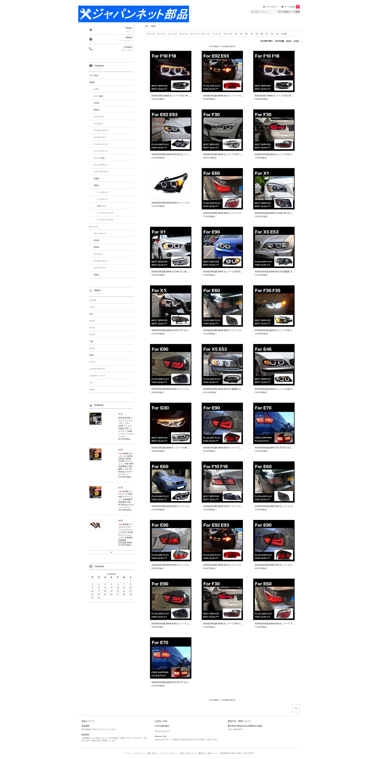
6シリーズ (206, 34)
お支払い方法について (188, 753)
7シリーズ (217, 34)
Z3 (272, 34)
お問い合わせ (152, 753)
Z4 (277, 34)
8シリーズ (228, 34)
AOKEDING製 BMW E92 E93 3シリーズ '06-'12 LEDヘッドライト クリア (187, 154)
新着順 (296, 41)
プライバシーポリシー (168, 753)
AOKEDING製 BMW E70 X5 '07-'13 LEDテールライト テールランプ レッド (188, 682)
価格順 (288, 41)
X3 (246, 34)
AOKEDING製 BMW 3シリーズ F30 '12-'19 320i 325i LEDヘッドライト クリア (241, 154)
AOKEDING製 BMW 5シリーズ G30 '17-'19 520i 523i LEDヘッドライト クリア (189, 447)
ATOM (250, 753)
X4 (251, 34)
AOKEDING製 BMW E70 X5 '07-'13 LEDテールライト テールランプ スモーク (293, 447)
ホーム (128, 753)
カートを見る (291, 7)
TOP (146, 26)
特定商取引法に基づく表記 (230, 753)
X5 (257, 34)
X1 (236, 34)
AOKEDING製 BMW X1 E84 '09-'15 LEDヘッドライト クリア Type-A (288, 213)
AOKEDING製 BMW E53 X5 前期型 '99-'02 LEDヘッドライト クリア (288, 271)
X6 (262, 34)
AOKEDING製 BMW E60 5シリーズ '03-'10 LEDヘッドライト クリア (185, 202)
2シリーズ (161, 34)
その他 (283, 34)
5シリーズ (195, 34)
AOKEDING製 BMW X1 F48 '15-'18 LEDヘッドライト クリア (181, 271)
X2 (241, 34)
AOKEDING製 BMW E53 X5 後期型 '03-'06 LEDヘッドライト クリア (237, 389)
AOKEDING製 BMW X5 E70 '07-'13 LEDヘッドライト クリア (181, 330)
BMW (153, 26)
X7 (267, 34)
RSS (245, 753)
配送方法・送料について (208, 753)
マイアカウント (272, 7)
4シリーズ (184, 34)
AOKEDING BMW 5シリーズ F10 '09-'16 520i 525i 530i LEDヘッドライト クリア (190, 95)
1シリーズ (150, 34)
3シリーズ (172, 34)
